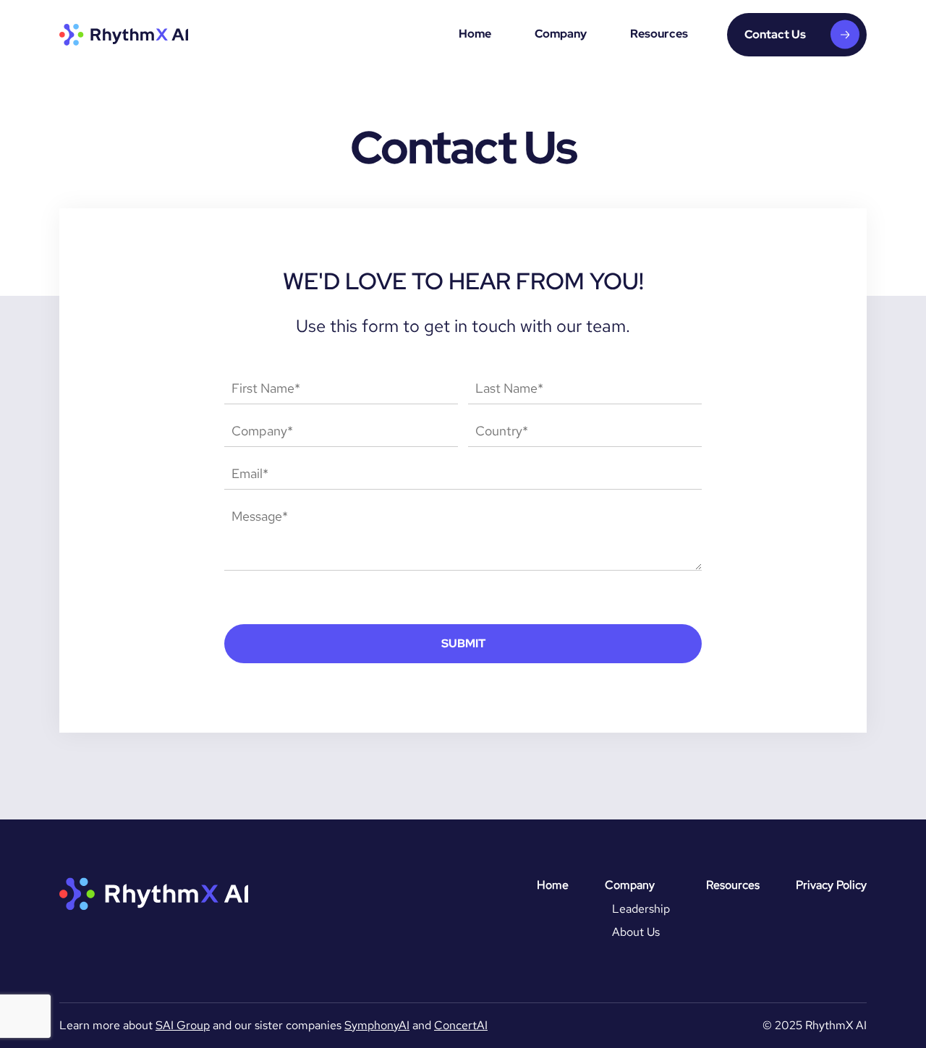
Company (561, 33)
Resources (659, 33)
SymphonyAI (376, 1025)
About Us (636, 932)
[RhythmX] (123, 34)
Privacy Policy (831, 884)
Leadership (641, 908)
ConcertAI (461, 1025)
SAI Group (183, 1025)
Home (475, 33)
